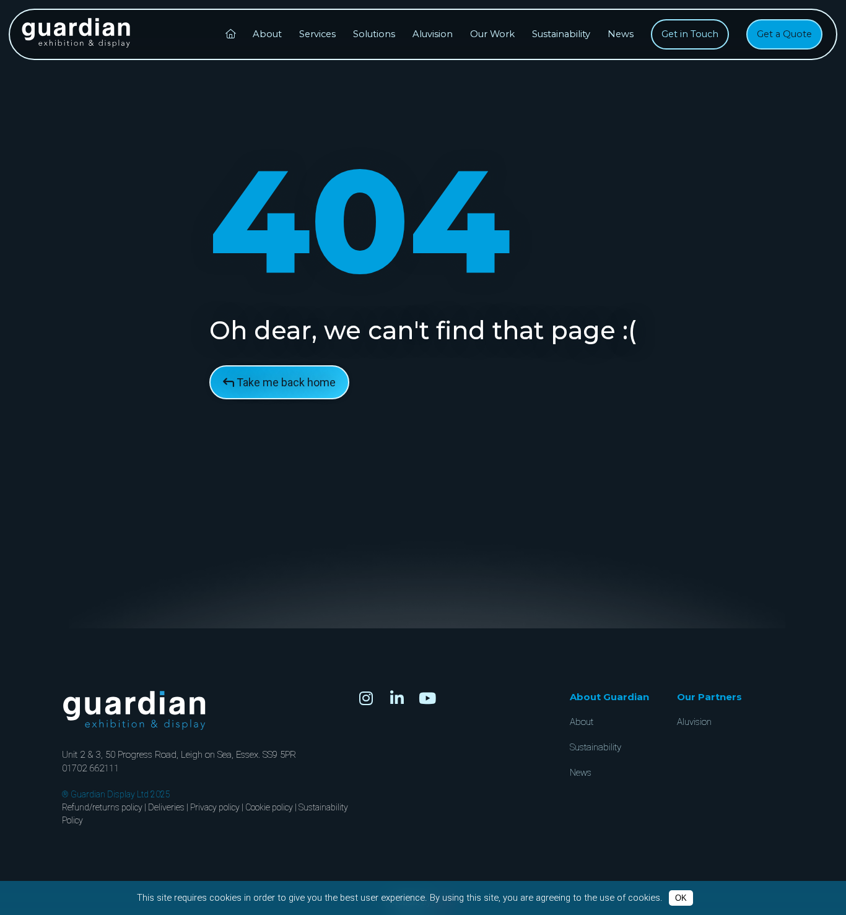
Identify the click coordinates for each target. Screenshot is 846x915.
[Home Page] (230, 34)
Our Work (492, 34)
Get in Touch (689, 34)
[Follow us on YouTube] (427, 699)
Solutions (374, 34)
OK (681, 898)
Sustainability (561, 34)
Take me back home (285, 382)
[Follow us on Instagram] (366, 699)
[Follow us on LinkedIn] (397, 699)
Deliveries (166, 807)
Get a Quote (784, 34)
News (621, 34)
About (267, 34)
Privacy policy (215, 807)
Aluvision (432, 34)
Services (317, 34)
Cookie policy (269, 807)
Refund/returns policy (102, 807)
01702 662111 (90, 768)
